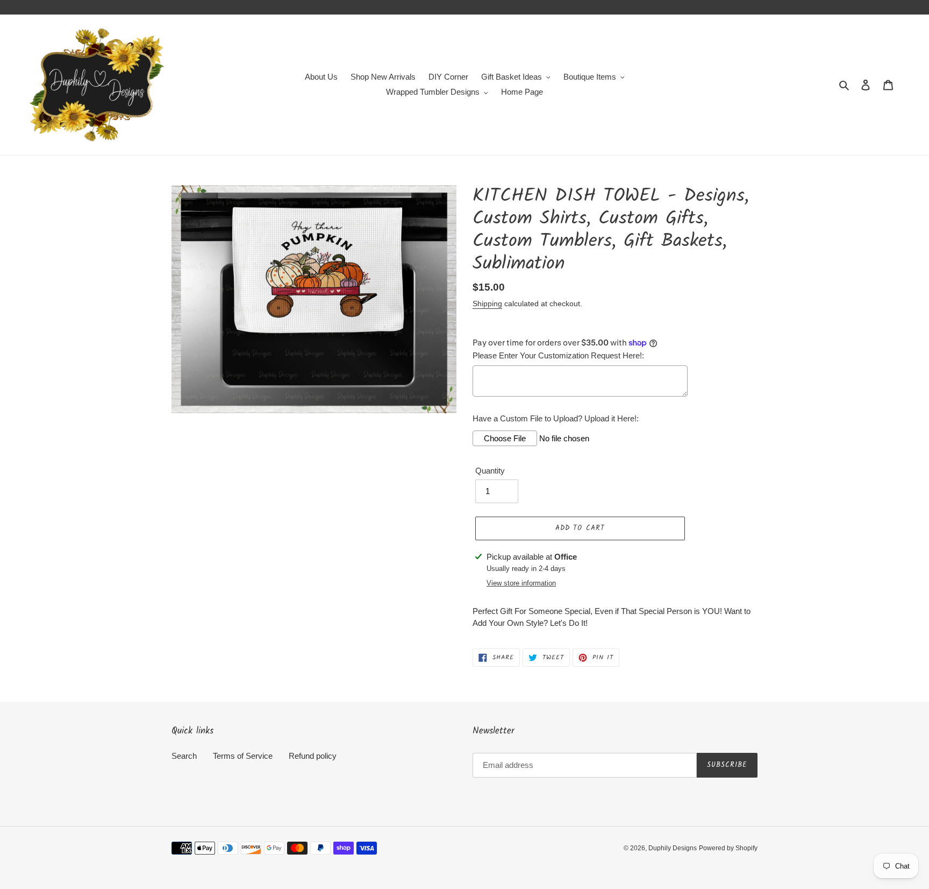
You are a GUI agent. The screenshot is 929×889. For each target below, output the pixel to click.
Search (184, 755)
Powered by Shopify (728, 848)
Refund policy (313, 755)
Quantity (490, 470)
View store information (521, 583)
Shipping (487, 303)
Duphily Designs (672, 848)
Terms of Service (243, 755)
